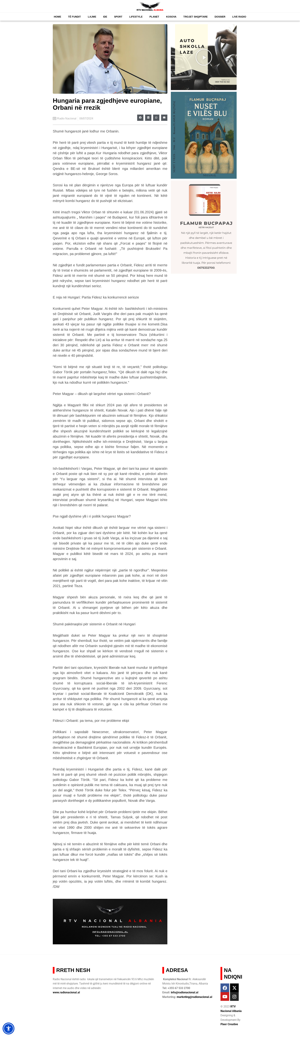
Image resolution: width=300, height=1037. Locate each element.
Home (57, 16)
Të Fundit (74, 16)
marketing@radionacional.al (194, 997)
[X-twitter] (234, 987)
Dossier (220, 16)
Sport (118, 16)
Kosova (171, 16)
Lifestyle (136, 16)
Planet (154, 16)
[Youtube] (224, 996)
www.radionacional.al (66, 992)
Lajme (92, 16)
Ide (105, 16)
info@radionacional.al (184, 992)
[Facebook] (224, 987)
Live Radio (239, 16)
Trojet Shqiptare (195, 16)
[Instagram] (234, 996)
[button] (140, 118)
